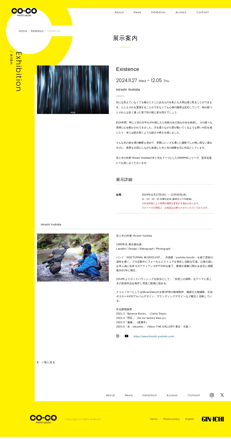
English (190, 419)
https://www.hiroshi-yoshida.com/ (154, 336)
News (137, 12)
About (119, 12)
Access (181, 12)
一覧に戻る (48, 362)
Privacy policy (171, 419)
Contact (202, 12)
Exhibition (158, 12)
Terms (154, 419)
